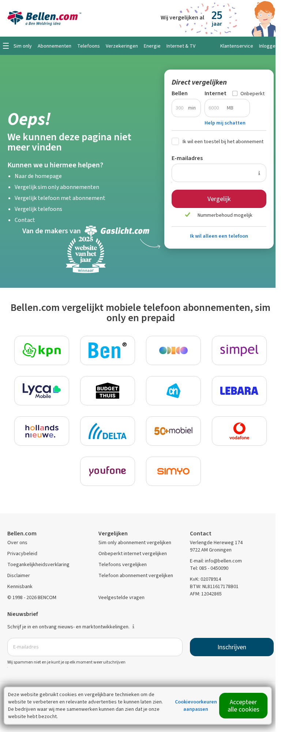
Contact (25, 220)
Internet (215, 93)
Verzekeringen (122, 45)
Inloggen (268, 45)
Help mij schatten (225, 122)
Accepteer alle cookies (243, 706)
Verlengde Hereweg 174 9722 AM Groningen (216, 546)
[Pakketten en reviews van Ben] (107, 350)
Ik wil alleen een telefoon (219, 236)
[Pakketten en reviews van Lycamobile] (41, 390)
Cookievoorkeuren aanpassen (196, 705)
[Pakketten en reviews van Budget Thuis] (107, 390)
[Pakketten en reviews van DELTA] (107, 431)
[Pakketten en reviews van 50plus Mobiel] (173, 431)
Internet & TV (180, 45)
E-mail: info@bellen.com (216, 560)
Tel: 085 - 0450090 (209, 568)
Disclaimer (18, 575)
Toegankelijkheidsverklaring (38, 564)
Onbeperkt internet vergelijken (132, 553)
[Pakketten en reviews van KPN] (41, 350)
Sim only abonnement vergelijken (134, 542)
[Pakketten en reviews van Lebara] (239, 390)
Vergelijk (219, 198)
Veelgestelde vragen (121, 597)
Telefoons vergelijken (122, 564)
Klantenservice (236, 45)
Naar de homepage (38, 176)
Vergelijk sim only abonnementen (57, 187)
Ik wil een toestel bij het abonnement (223, 141)
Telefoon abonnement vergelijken (135, 575)
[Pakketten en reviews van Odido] (173, 350)
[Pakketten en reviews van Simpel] (239, 350)
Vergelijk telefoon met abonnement (60, 198)
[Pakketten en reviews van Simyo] (173, 471)
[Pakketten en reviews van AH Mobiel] (173, 390)
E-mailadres (187, 158)
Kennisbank (20, 586)
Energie (152, 45)
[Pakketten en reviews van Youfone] (107, 471)
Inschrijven (231, 647)
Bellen (180, 93)
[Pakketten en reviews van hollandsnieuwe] (41, 431)
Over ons (17, 542)
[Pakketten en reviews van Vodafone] (239, 431)
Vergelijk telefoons (38, 209)
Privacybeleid (22, 553)
